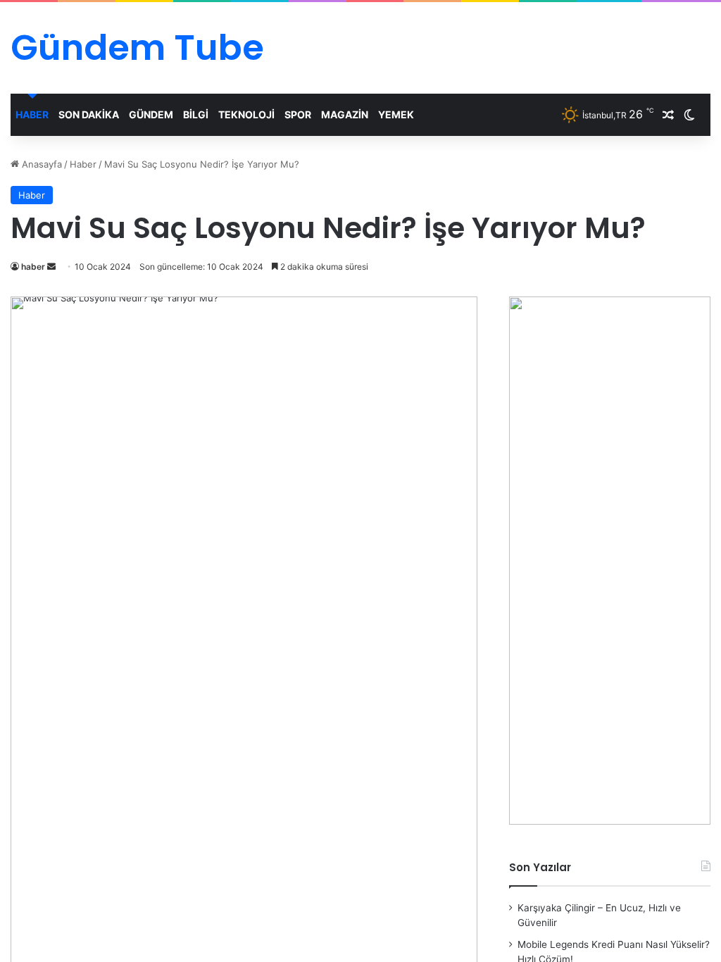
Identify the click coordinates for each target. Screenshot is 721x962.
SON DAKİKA (88, 114)
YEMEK (396, 114)
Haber (83, 164)
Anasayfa (40, 164)
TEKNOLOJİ (246, 114)
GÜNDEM (151, 114)
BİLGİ (195, 114)
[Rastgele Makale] (668, 114)
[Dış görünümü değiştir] (689, 114)
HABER (32, 114)
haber (33, 266)
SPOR (297, 114)
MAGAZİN (344, 114)
